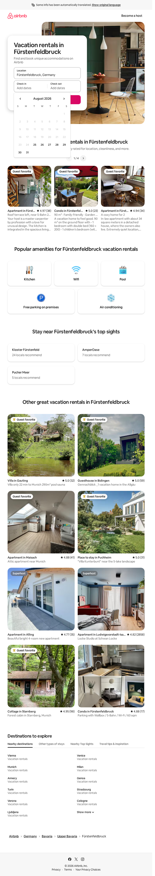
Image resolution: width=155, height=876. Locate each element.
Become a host (131, 16)
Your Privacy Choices (88, 869)
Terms (68, 869)
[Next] (83, 158)
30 (20, 152)
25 (34, 144)
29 (64, 144)
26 (42, 144)
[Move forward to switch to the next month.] (64, 99)
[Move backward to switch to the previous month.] (20, 99)
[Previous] (69, 158)
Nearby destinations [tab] (20, 744)
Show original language (106, 5)
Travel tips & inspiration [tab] (113, 744)
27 (49, 144)
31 (27, 152)
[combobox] (47, 75)
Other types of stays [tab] (51, 744)
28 (56, 144)
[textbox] (30, 88)
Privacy (56, 869)
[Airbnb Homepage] (17, 16)
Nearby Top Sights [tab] (82, 744)
